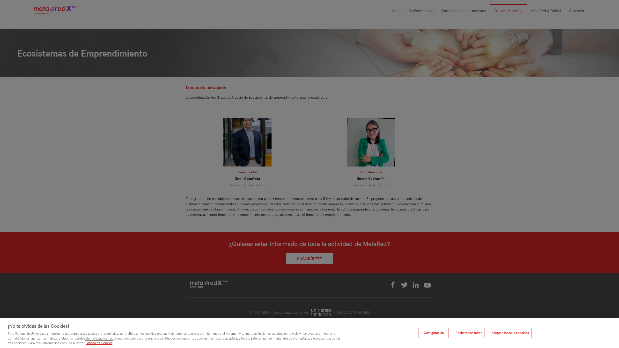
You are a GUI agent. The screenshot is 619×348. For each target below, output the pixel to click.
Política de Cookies (99, 343)
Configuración (434, 333)
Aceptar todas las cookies (510, 333)
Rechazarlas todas (469, 333)
